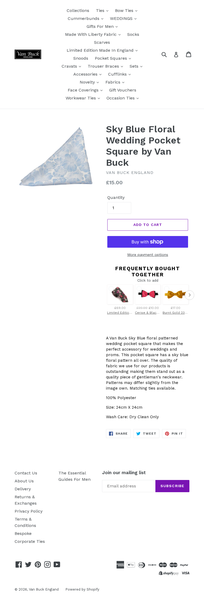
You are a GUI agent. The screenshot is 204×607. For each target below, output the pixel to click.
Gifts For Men (101, 26)
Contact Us (26, 472)
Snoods (80, 58)
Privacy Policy (28, 511)
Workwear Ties (81, 98)
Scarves (102, 42)
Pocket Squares (111, 58)
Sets (135, 66)
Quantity (116, 197)
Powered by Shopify (82, 589)
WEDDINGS (122, 18)
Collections (78, 10)
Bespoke (23, 533)
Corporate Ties (30, 541)
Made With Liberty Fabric (91, 34)
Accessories (86, 74)
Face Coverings (84, 90)
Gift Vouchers (122, 90)
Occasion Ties (121, 98)
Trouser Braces (104, 66)
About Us (24, 480)
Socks (133, 34)
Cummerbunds (84, 18)
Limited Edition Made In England (101, 50)
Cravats (70, 66)
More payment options (147, 254)
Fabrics (113, 82)
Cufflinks (118, 74)
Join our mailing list (124, 472)
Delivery (23, 488)
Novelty (88, 82)
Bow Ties (125, 10)
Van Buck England (44, 589)
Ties (101, 10)
